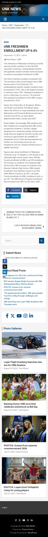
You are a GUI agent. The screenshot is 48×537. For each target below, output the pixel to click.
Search (41, 241)
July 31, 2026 (9, 452)
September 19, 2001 (12, 55)
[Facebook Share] (5, 261)
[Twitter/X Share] (5, 266)
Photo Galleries (13, 328)
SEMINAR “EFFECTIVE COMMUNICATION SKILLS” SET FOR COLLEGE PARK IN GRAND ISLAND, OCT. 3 (24, 215)
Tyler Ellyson (24, 368)
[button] (4, 277)
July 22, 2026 (9, 494)
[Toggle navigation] (5, 19)
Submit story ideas (12, 258)
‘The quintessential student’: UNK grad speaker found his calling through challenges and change (23, 296)
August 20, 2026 (10, 368)
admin (24, 55)
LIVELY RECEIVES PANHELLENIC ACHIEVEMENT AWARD (28, 226)
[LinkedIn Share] (5, 272)
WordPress (32, 533)
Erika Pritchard (22, 452)
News (6, 42)
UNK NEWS (11, 9)
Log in (4, 507)
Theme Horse (27, 529)
